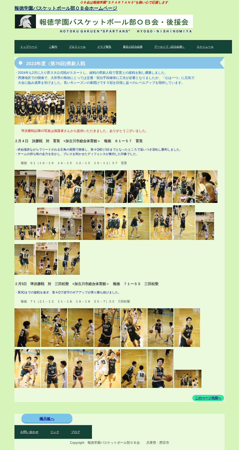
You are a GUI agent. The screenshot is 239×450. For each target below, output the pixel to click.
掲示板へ (46, 419)
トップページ (28, 46)
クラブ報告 (104, 46)
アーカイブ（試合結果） (169, 46)
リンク (54, 432)
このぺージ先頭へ (208, 398)
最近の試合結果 (133, 46)
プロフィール (77, 46)
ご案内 (53, 46)
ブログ (75, 432)
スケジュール (205, 46)
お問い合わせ (29, 432)
